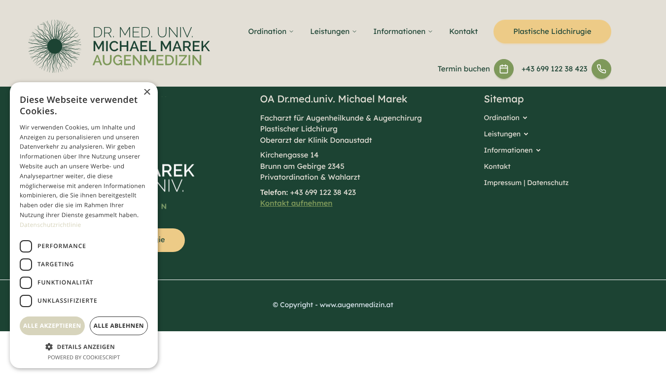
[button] (84, 346)
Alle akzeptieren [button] (52, 325)
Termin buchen (464, 68)
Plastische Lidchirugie (552, 31)
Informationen (399, 31)
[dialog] (84, 225)
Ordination (267, 31)
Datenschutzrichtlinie (50, 224)
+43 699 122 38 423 (555, 68)
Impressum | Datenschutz (526, 182)
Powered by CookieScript (84, 357)
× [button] (146, 92)
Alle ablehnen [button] (119, 325)
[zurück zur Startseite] (119, 46)
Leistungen (330, 31)
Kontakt (463, 31)
